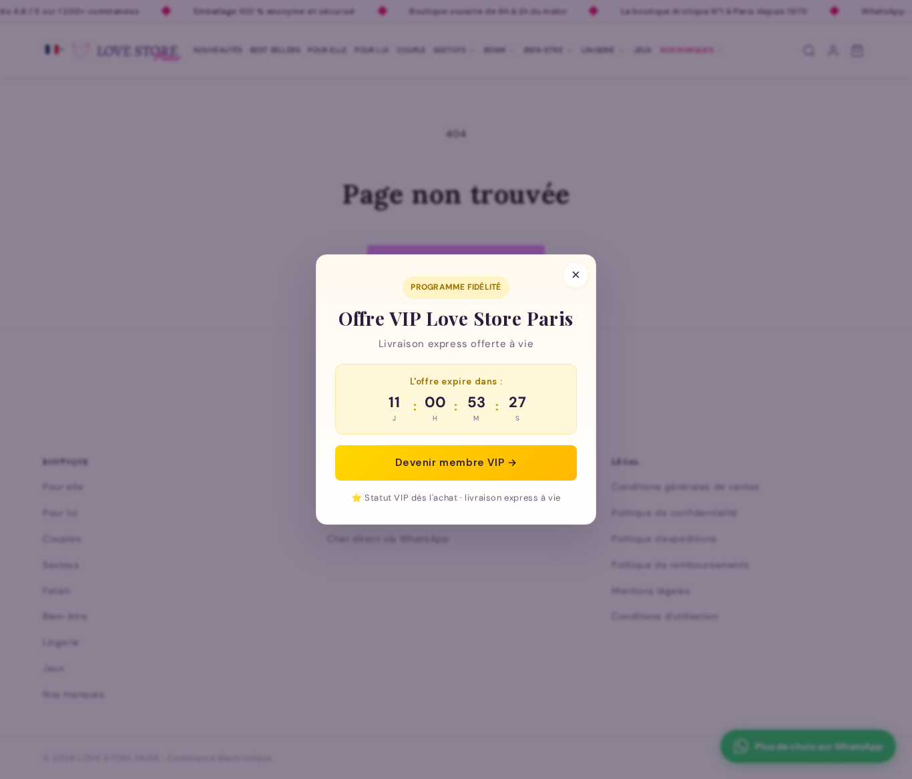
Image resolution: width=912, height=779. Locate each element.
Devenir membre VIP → (456, 462)
